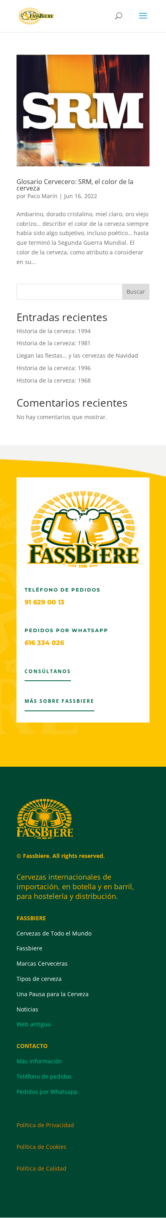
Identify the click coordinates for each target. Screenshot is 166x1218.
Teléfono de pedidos (44, 1076)
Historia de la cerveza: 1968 (54, 380)
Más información (39, 1061)
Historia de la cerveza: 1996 (54, 368)
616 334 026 (44, 643)
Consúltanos (48, 671)
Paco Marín (42, 196)
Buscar (136, 291)
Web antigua (34, 1024)
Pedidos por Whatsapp (47, 1091)
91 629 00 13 (44, 602)
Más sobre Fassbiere (59, 701)
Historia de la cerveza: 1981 (54, 343)
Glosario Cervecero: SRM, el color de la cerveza (75, 184)
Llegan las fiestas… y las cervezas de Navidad (77, 355)
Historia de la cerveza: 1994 (54, 331)
